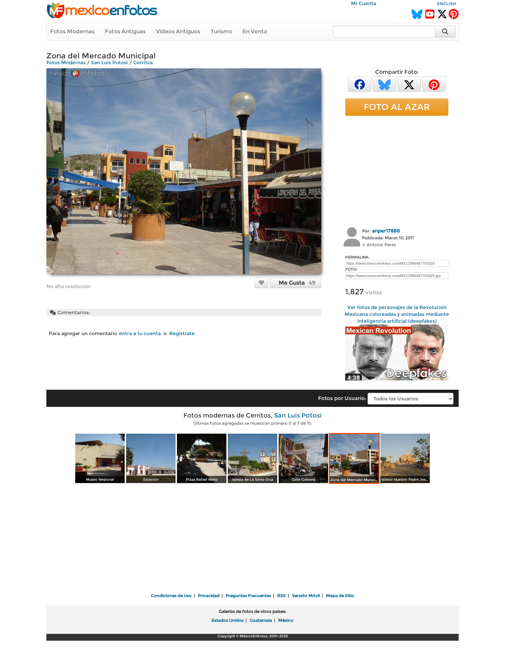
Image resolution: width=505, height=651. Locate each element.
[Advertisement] (396, 171)
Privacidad (209, 595)
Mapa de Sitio (340, 595)
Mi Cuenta (363, 3)
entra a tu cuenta (140, 333)
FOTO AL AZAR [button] (397, 107)
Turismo (221, 31)
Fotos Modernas (72, 31)
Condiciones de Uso (171, 595)
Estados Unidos (228, 620)
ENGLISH (446, 3)
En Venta (255, 31)
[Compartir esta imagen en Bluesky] (384, 83)
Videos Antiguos (178, 31)
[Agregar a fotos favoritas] (261, 282)
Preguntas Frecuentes (248, 595)
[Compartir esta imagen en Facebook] (359, 83)
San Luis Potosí (109, 62)
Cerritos (143, 62)
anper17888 (386, 231)
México (285, 620)
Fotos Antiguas (125, 31)
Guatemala (261, 620)
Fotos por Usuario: (342, 398)
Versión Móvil (306, 595)
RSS (281, 595)
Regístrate (182, 333)
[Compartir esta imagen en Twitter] (409, 83)
